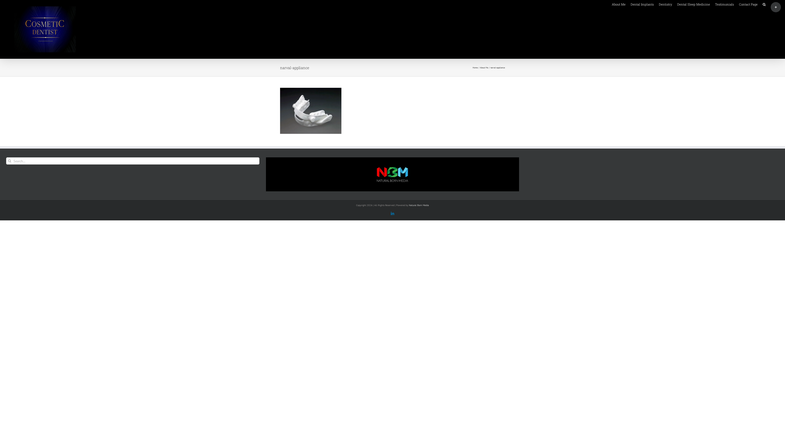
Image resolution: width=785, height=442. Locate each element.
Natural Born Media (419, 205)
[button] (764, 4)
